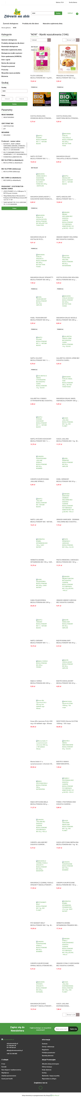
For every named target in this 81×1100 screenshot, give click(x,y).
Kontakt (3, 1067)
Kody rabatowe (46, 1070)
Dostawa (44, 1043)
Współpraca (5, 1073)
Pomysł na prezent (8, 66)
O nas (3, 1064)
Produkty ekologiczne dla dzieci (13, 43)
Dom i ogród (5, 60)
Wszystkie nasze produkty (11, 73)
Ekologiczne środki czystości (12, 53)
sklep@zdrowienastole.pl (15, 1050)
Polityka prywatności (48, 1052)
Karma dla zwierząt (8, 63)
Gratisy (44, 1073)
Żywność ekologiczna (9, 40)
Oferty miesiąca (47, 1067)
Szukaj (14, 104)
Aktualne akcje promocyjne (50, 1064)
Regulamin (45, 1049)
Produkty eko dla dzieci (30, 23)
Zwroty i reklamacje (48, 1046)
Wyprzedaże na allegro (49, 1078)
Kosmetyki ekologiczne (9, 46)
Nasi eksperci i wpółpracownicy (11, 1070)
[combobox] (40, 40)
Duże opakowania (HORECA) (11, 56)
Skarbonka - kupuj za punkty (50, 1075)
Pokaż (14, 208)
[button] (46, 1039)
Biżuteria (4, 76)
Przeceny (4, 70)
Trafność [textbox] (34, 40)
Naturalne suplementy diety (53, 23)
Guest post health (7, 1078)
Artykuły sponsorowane (8, 1075)
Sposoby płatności (47, 1055)
